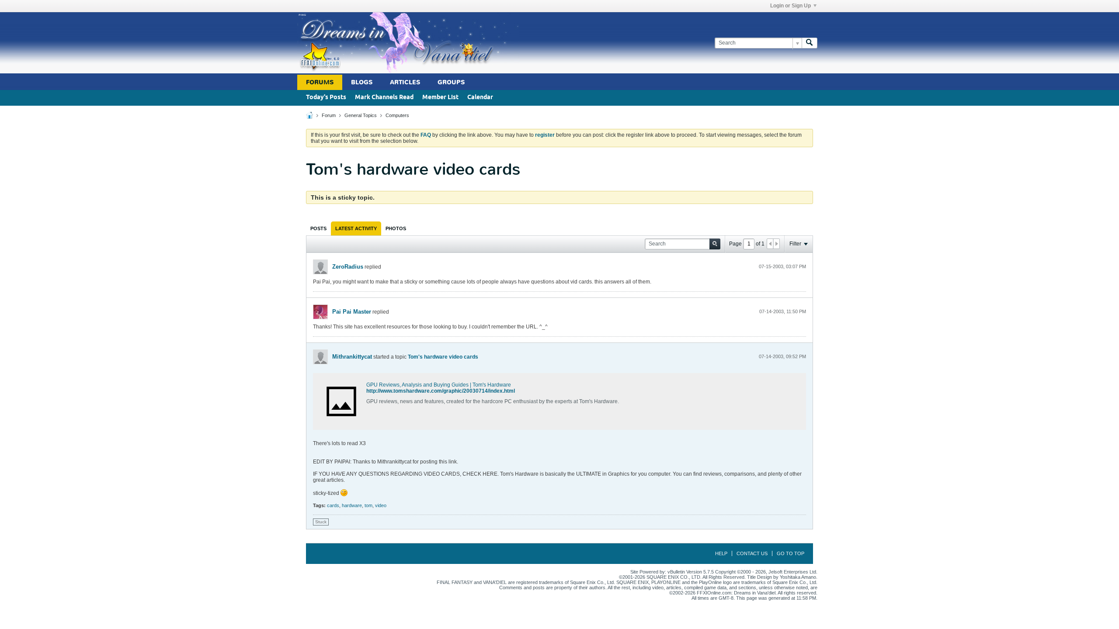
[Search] (809, 43)
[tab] (318, 228)
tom (368, 505)
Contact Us (752, 553)
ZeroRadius (347, 266)
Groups (451, 82)
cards (333, 505)
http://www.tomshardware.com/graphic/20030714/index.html (440, 391)
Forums (320, 82)
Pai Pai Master (351, 311)
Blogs (361, 82)
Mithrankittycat (352, 356)
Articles (405, 82)
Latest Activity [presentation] (356, 228)
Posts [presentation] (318, 228)
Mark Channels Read (384, 97)
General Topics (360, 115)
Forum (329, 115)
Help (721, 553)
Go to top (790, 553)
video (380, 505)
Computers (397, 115)
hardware (352, 505)
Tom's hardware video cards (443, 357)
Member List (440, 97)
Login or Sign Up (790, 6)
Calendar (480, 97)
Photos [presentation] (396, 228)
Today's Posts (326, 97)
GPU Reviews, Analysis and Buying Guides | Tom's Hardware (438, 385)
